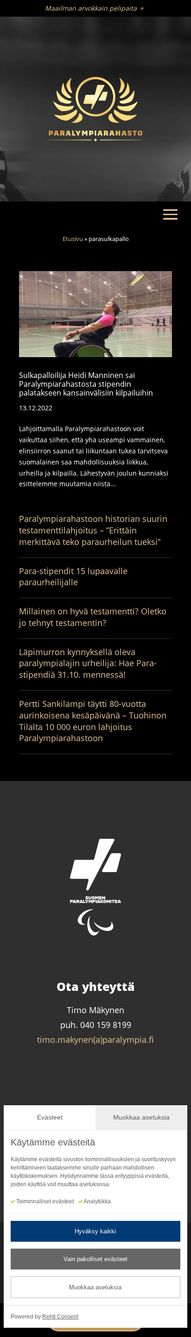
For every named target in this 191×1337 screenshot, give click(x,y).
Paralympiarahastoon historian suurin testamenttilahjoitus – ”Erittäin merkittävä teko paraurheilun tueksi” (93, 530)
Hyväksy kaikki (95, 1231)
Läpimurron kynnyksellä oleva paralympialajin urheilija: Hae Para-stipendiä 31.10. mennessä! (88, 663)
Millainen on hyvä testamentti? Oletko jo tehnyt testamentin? (92, 617)
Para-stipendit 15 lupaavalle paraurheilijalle (73, 576)
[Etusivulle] (95, 109)
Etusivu (73, 239)
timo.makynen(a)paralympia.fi (95, 1039)
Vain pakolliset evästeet (95, 1259)
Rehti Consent (60, 1316)
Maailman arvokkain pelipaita (91, 8)
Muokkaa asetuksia (95, 1287)
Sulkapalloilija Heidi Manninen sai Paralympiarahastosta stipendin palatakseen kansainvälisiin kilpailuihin (86, 384)
